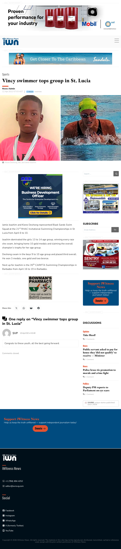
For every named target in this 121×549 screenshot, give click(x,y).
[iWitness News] (9, 457)
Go (115, 230)
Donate (99, 301)
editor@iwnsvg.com (14, 486)
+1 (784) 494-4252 (14, 481)
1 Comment (89, 359)
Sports (5, 74)
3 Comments (89, 339)
